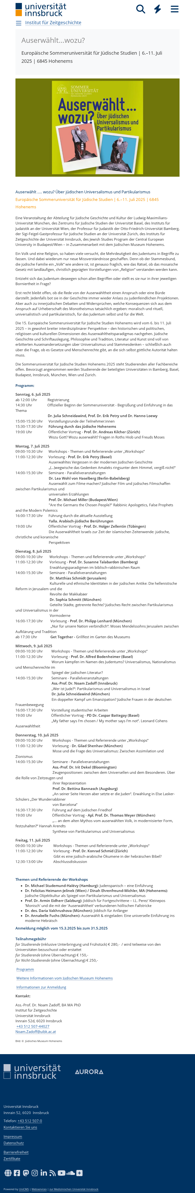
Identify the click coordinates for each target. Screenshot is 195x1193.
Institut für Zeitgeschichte (53, 22)
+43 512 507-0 (30, 1120)
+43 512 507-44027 (32, 1026)
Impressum (13, 1136)
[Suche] (140, 9)
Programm (25, 969)
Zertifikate (12, 1158)
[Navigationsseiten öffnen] (19, 23)
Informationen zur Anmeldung (41, 987)
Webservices (39, 1189)
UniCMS (24, 1189)
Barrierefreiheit (16, 1152)
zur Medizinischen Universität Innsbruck (73, 1189)
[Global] (157, 9)
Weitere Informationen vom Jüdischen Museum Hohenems (64, 978)
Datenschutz (14, 1142)
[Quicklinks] (157, 9)
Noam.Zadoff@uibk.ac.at (35, 1031)
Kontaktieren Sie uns (20, 1127)
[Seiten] (174, 9)
